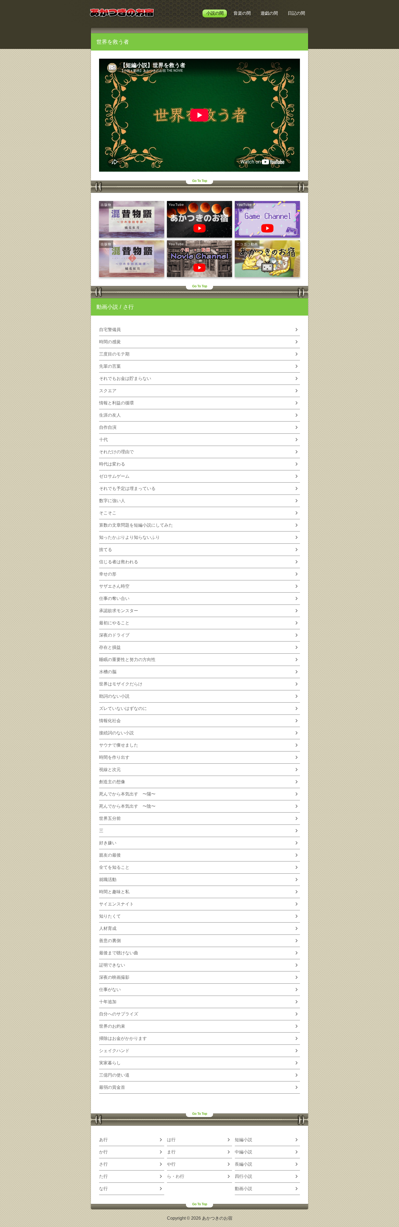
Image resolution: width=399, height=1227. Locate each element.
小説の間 (215, 13)
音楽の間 (242, 13)
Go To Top (199, 181)
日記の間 (296, 13)
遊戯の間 (269, 13)
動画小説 (107, 307)
